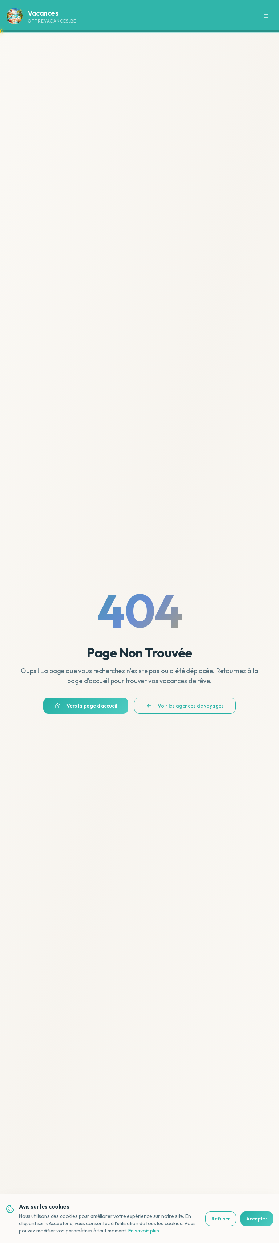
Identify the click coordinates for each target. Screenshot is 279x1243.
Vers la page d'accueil (91, 705)
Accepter (256, 1218)
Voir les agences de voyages (191, 705)
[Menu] (266, 16)
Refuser (220, 1218)
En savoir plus (143, 1230)
